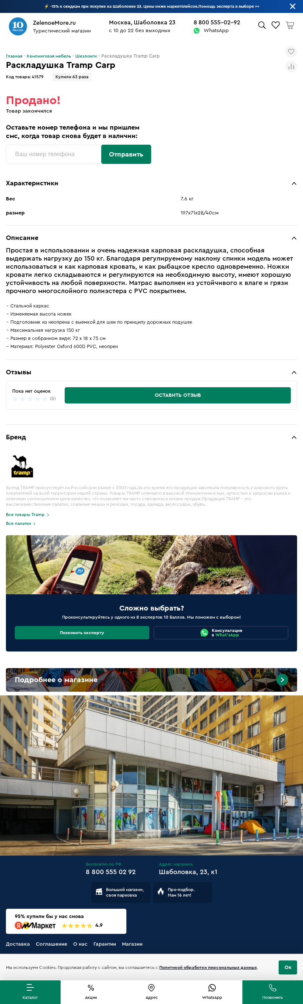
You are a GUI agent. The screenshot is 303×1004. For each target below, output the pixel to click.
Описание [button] (22, 237)
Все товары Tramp (25, 514)
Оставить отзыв (178, 395)
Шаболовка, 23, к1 (188, 872)
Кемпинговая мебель (49, 56)
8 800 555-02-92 (217, 22)
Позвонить (272, 998)
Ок (288, 967)
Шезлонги (86, 56)
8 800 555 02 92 (111, 872)
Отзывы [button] (18, 372)
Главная (14, 56)
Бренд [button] (16, 437)
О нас (80, 944)
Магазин (132, 944)
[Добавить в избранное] (291, 52)
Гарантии (104, 944)
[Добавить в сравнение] (291, 66)
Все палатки (18, 523)
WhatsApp (216, 30)
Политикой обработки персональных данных (208, 967)
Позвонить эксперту (82, 632)
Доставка (18, 944)
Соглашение (51, 944)
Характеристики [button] (32, 183)
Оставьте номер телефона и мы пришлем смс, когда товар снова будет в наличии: (72, 131)
